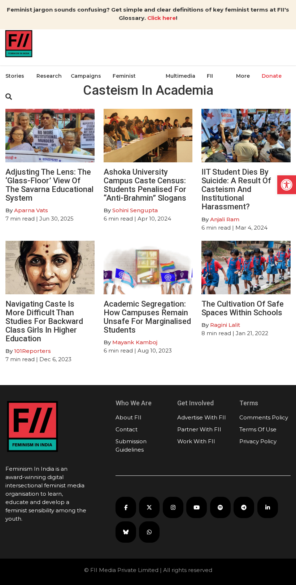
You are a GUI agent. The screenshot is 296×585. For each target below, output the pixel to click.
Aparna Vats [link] (31, 210)
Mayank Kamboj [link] (134, 342)
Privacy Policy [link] (258, 441)
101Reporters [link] (32, 350)
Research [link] (49, 76)
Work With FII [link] (196, 441)
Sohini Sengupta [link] (135, 210)
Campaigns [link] (86, 76)
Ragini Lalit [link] (225, 324)
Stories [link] (14, 76)
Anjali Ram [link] (224, 219)
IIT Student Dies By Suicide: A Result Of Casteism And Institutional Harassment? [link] (236, 189)
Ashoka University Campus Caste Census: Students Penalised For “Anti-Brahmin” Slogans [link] (145, 185)
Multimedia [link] (180, 76)
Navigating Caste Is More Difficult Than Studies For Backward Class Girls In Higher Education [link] (44, 321)
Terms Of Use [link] (258, 429)
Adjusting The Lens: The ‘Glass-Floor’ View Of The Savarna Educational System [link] (49, 185)
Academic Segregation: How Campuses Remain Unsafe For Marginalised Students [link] (147, 317)
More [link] (243, 76)
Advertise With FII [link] (201, 417)
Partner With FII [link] (199, 429)
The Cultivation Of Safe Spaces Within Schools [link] (242, 308)
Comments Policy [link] (263, 417)
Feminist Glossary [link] (124, 94)
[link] (286, 184)
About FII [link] (129, 417)
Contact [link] (127, 429)
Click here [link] (161, 17)
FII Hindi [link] (214, 94)
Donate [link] (272, 76)
